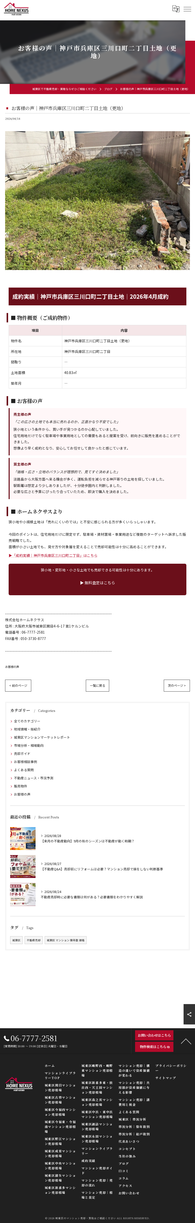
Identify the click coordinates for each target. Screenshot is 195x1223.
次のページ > (177, 685)
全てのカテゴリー (27, 721)
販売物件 (20, 786)
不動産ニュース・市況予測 (33, 777)
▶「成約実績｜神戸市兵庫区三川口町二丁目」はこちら (53, 555)
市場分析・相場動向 (29, 745)
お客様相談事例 (25, 761)
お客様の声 (12, 667)
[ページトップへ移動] (186, 1041)
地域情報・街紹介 (27, 729)
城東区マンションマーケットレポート (42, 737)
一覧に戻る (97, 685)
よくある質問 (24, 769)
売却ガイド (22, 753)
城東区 (16, 940)
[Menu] (187, 8)
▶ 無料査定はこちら (97, 582)
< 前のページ (18, 685)
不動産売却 (34, 940)
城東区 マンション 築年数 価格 (66, 940)
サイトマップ (165, 1078)
